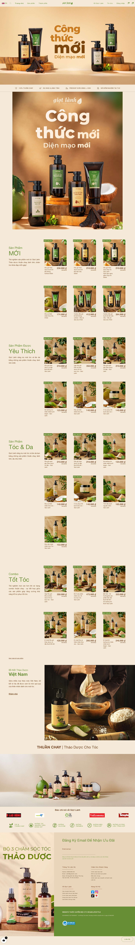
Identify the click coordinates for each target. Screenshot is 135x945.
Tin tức (110, 3)
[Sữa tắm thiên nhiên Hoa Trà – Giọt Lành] (56, 529)
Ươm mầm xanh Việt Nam (69, 895)
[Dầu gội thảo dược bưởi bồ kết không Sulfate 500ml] (56, 252)
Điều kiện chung (95, 876)
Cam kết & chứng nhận (68, 899)
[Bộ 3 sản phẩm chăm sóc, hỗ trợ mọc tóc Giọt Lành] (85, 579)
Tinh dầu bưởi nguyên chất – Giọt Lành (107, 505)
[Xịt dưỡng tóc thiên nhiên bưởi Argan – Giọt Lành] (56, 394)
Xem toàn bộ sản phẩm (16, 658)
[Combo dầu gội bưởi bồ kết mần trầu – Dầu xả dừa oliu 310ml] (114, 299)
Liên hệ (93, 880)
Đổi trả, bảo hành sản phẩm (99, 873)
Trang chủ (19, 3)
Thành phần (43, 3)
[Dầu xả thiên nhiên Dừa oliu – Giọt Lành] (85, 394)
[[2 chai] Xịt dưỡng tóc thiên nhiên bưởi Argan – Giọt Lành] (114, 625)
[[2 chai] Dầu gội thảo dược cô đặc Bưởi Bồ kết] (56, 625)
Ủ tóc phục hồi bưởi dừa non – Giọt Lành (108, 411)
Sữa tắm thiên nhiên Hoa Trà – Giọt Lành (49, 546)
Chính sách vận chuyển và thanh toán (101, 878)
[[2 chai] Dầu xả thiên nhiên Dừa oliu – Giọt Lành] (85, 625)
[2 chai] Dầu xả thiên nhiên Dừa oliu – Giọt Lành (78, 642)
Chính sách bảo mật (96, 871)
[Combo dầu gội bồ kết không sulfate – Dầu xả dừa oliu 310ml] (85, 299)
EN (6, 3)
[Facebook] (92, 892)
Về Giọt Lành (99, 3)
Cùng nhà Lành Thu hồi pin (69, 897)
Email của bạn (66, 849)
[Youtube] (96, 895)
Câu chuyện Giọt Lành (68, 891)
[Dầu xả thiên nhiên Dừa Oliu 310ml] (56, 299)
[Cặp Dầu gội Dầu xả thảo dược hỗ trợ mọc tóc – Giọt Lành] (85, 350)
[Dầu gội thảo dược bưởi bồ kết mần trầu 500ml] (85, 252)
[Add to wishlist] (65, 240)
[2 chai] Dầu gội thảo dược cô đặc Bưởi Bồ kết (50, 642)
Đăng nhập (121, 3)
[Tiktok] (92, 895)
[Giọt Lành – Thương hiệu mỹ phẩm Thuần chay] (67, 3)
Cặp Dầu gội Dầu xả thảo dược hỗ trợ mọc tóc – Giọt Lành (78, 369)
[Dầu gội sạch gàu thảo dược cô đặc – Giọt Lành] (114, 350)
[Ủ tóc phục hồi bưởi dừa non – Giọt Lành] (114, 394)
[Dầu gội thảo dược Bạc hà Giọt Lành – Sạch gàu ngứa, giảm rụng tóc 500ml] (114, 252)
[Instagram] (96, 892)
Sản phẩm (31, 3)
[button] (126, 815)
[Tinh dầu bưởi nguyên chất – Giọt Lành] (114, 488)
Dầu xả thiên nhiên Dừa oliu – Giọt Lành (79, 411)
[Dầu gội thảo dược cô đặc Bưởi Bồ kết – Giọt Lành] (56, 350)
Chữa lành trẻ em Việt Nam (70, 893)
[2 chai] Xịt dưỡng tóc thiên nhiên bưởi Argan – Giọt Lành (108, 644)
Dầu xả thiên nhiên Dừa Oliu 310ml (49, 316)
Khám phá (13, 694)
